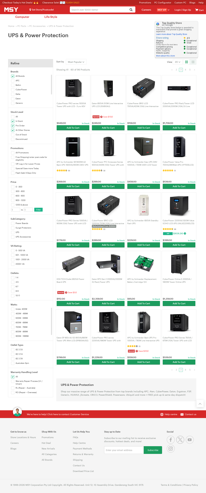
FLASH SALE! (72, 2)
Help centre (171, 414)
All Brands (47, 459)
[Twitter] (181, 443)
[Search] (131, 10)
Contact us (190, 414)
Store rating (162, 38)
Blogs (192, 2)
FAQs (75, 437)
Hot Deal (46, 443)
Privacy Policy (190, 485)
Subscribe (153, 449)
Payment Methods (82, 448)
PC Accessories (37, 26)
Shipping (78, 459)
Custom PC (180, 2)
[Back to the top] (200, 403)
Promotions (145, 2)
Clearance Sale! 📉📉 (53, 2)
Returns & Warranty (83, 454)
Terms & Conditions (171, 485)
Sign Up (186, 9)
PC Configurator (162, 2)
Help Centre (79, 443)
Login (178, 9)
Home (11, 26)
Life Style (50, 17)
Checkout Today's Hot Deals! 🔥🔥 (20, 2)
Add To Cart (73, 127)
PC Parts (21, 26)
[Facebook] (171, 443)
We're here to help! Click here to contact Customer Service (58, 414)
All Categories (49, 454)
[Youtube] (190, 443)
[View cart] (196, 9)
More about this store (165, 56)
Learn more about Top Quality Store (171, 34)
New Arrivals (48, 448)
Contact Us (79, 465)
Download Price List (83, 471)
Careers (146, 9)
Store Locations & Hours (23, 437)
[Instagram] (171, 451)
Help (201, 2)
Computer (22, 17)
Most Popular (75, 61)
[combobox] (102, 9)
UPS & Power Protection (61, 26)
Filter (38, 209)
